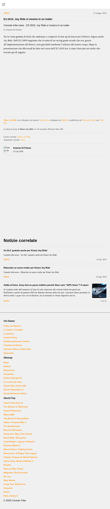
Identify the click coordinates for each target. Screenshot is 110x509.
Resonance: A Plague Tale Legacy (20, 453)
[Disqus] (55, 197)
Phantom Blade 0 (12, 445)
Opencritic (9, 353)
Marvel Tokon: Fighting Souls (18, 449)
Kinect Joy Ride (10, 120)
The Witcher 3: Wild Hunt (16, 407)
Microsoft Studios (89, 120)
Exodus (7, 465)
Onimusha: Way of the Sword (18, 434)
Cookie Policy (10, 337)
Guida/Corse (44, 120)
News (6, 13)
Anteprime (9, 374)
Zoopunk (8, 488)
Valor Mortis (9, 480)
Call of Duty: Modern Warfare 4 (18, 461)
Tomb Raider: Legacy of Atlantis (19, 441)
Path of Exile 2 (11, 496)
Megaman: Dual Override (16, 472)
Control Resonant (12, 410)
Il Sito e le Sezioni (12, 326)
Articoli (7, 366)
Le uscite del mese (13, 382)
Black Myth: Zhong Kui (15, 438)
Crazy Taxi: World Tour (15, 484)
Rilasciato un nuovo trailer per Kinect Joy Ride (27, 267)
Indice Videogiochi (13, 378)
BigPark (64, 120)
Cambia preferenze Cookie (16, 341)
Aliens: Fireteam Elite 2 (15, 422)
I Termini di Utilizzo (13, 345)
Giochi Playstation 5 (13, 389)
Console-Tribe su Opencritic (17, 349)
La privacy (9, 333)
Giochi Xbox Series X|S (15, 386)
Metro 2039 (9, 414)
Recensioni (9, 370)
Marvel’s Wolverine (13, 430)
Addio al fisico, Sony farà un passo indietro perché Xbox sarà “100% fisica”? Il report (46, 285)
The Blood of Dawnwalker (16, 418)
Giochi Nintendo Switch (15, 393)
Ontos (7, 492)
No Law (7, 476)
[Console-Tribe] (55, 4)
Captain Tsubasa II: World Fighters (21, 457)
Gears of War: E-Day (13, 469)
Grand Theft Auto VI (13, 403)
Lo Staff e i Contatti (13, 330)
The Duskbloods (12, 426)
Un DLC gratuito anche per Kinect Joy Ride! (25, 250)
